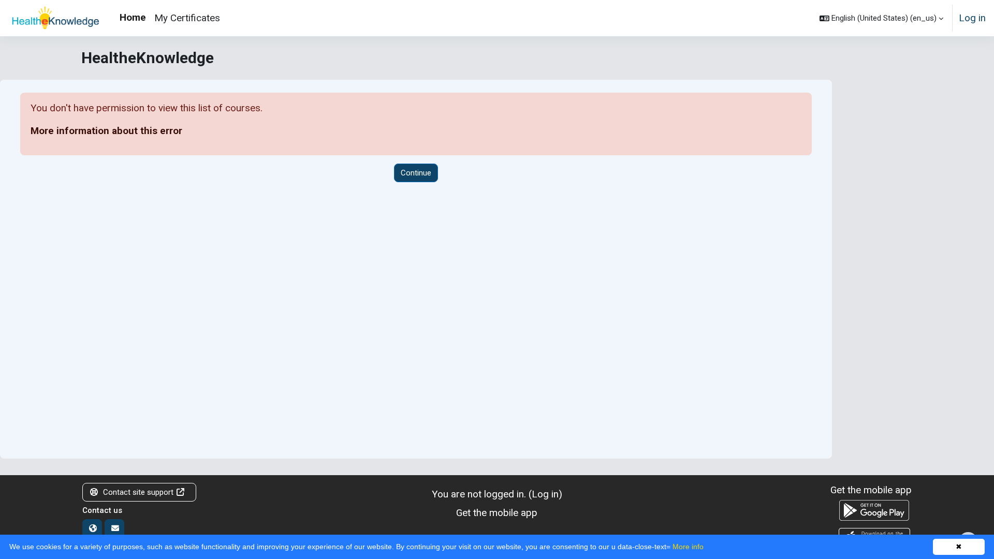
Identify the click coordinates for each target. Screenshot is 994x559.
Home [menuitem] (133, 17)
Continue (416, 173)
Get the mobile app (496, 513)
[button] (881, 18)
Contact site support (138, 492)
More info (688, 546)
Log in (972, 18)
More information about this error (106, 131)
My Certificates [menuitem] (187, 18)
